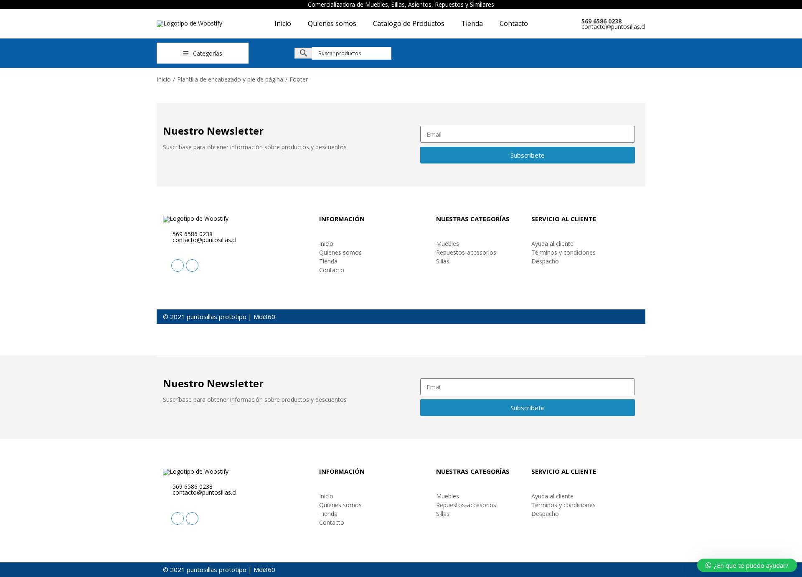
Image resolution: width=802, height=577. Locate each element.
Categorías (207, 53)
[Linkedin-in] (177, 265)
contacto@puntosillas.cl (613, 27)
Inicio (164, 79)
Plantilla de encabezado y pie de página (230, 79)
